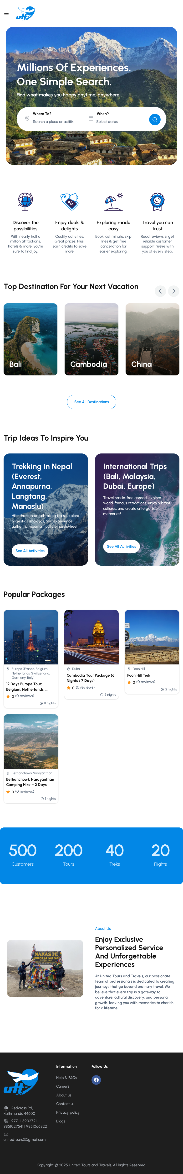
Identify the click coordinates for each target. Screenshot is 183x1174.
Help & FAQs (66, 1077)
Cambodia (88, 364)
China (141, 364)
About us (63, 1095)
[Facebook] (96, 1080)
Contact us (65, 1103)
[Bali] (30, 339)
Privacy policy (68, 1112)
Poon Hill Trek (138, 675)
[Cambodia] (91, 339)
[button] (160, 291)
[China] (152, 339)
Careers (62, 1086)
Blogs (60, 1121)
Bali (15, 364)
